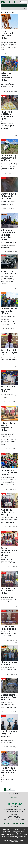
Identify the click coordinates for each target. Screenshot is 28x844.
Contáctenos (14, 799)
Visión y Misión (14, 797)
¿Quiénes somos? (14, 795)
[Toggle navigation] (24, 9)
